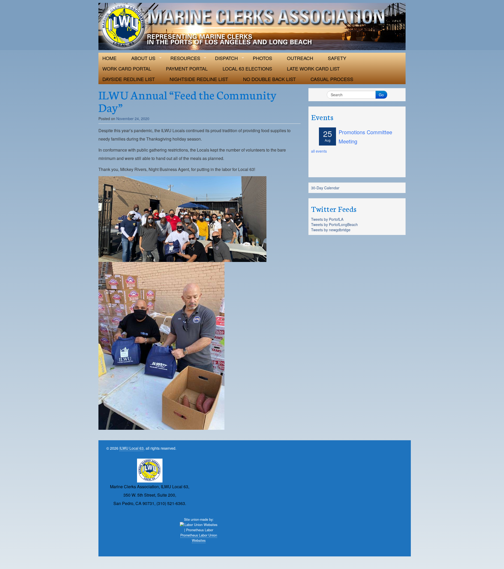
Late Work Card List (313, 68)
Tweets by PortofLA (327, 219)
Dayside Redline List (128, 79)
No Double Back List (269, 79)
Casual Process (332, 79)
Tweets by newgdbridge (330, 229)
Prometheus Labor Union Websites (198, 538)
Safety (337, 58)
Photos (262, 58)
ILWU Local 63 (131, 448)
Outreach (300, 58)
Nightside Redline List (199, 79)
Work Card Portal (126, 68)
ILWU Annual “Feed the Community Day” (187, 101)
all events (319, 151)
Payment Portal (187, 68)
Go (381, 94)
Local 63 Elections (247, 68)
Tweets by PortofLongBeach (334, 224)
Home (109, 58)
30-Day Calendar (325, 187)
